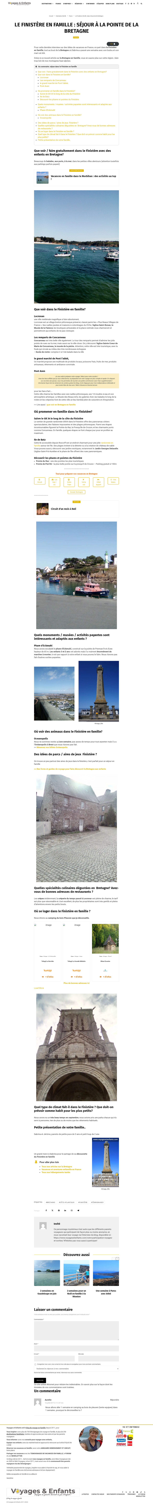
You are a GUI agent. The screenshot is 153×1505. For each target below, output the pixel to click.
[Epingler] (59, 1210)
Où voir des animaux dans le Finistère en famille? (59, 115)
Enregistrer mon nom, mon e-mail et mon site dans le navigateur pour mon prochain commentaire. (69, 1364)
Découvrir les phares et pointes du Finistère (59, 99)
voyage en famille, (48, 1432)
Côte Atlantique (67, 1202)
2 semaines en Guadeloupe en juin (47, 1292)
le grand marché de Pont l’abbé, (54, 83)
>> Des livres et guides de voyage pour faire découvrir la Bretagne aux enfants (70, 769)
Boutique (119, 4)
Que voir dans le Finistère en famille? (54, 74)
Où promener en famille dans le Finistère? (56, 91)
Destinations (47, 4)
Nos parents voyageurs (116, 1494)
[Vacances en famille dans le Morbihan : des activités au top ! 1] (43, 178)
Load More (39, 988)
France (58, 4)
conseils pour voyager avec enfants (38, 1440)
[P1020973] (47, 1273)
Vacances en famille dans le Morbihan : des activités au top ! (83, 177)
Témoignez (131, 1494)
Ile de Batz (44, 96)
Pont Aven (44, 86)
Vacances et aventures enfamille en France (61, 1169)
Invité (57, 1223)
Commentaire (39, 1319)
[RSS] (134, 3)
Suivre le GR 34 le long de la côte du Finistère (60, 94)
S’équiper (100, 4)
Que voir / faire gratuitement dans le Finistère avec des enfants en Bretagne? (72, 72)
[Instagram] (128, 3)
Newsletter (140, 1496)
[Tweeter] (52, 1210)
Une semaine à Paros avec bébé (106, 1292)
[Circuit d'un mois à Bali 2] (43, 509)
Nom (36, 1344)
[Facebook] (126, 3)
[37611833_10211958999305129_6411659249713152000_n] (106, 1273)
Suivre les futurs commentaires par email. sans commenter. (58, 1372)
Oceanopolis (45, 118)
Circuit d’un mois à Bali (63, 508)
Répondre (114, 1400)
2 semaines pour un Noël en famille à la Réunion (76, 1294)
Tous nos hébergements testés (56, 1172)
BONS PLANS (110, 4)
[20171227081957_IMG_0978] (77, 1273)
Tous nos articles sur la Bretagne (57, 1166)
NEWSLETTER (16, 1456)
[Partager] (46, 1210)
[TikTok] (141, 1492)
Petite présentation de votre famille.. (54, 140)
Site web (81, 1354)
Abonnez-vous (65, 1372)
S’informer (90, 4)
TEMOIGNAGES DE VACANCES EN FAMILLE (46, 1453)
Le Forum (141, 1494)
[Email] (72, 1210)
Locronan (44, 77)
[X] (126, 1492)
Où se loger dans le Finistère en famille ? (56, 131)
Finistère (83, 1202)
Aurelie (48, 1400)
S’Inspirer (67, 4)
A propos (85, 1494)
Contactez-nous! (97, 1494)
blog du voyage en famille (36, 1428)
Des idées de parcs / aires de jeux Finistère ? (58, 123)
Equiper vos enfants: (14, 1443)
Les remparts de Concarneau (53, 80)
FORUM (68, 1453)
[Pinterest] (131, 3)
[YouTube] (137, 1492)
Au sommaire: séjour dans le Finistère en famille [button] (57, 66)
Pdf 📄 (112, 44)
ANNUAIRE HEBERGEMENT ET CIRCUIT (56, 1448)
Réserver (78, 4)
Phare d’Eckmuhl (47, 110)
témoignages (98, 1202)
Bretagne (51, 1202)
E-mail (36, 1354)
